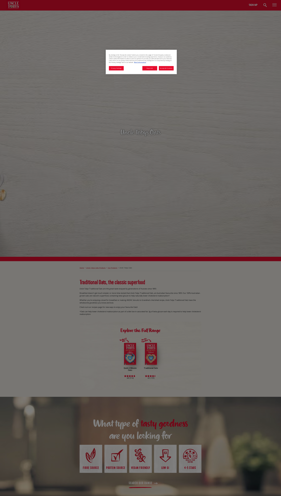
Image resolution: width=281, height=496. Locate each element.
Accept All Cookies (166, 68)
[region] (141, 62)
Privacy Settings (116, 68)
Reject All (150, 68)
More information (140, 62)
